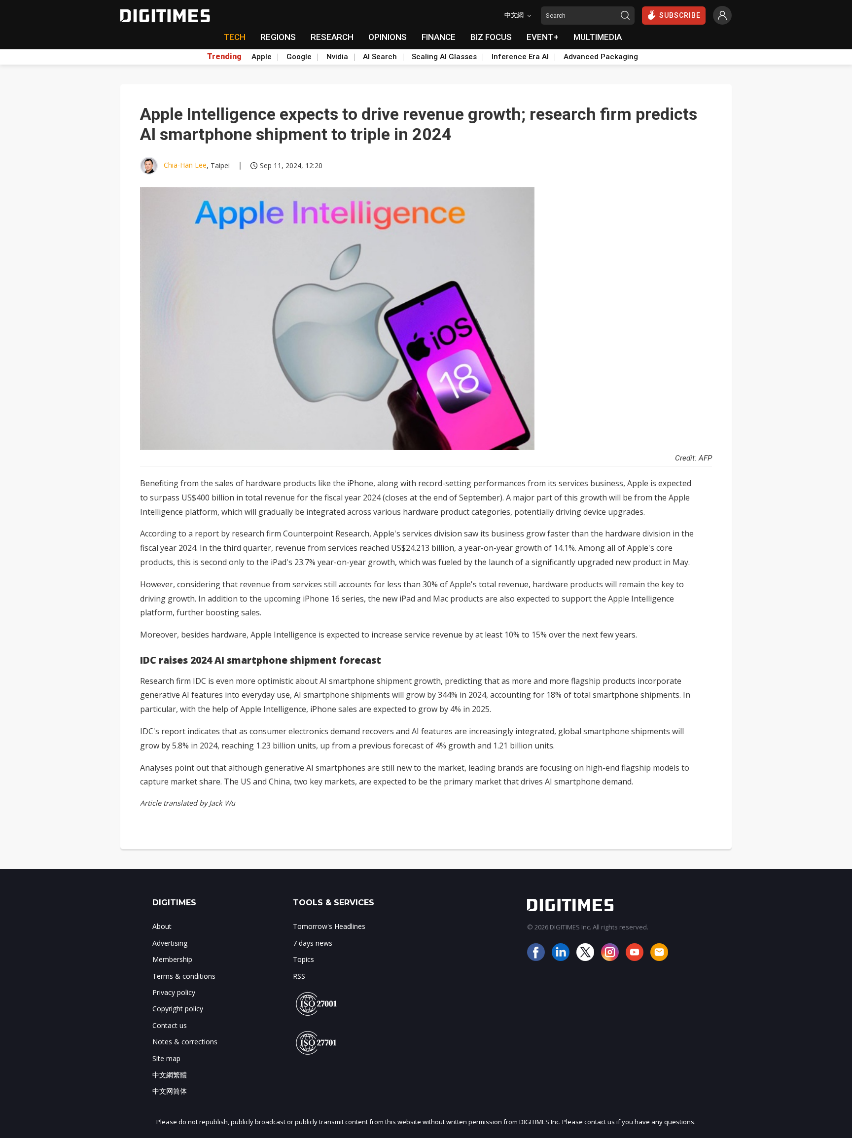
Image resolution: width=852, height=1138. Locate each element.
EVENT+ (543, 37)
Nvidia (337, 56)
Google (299, 56)
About (162, 926)
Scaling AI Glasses (444, 56)
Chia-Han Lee (185, 165)
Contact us (169, 1025)
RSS (299, 976)
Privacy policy (173, 992)
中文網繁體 (169, 1074)
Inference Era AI (520, 56)
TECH (234, 37)
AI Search (380, 56)
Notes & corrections (184, 1041)
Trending (224, 56)
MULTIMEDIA (597, 37)
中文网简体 (169, 1091)
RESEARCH (332, 37)
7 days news (312, 943)
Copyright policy (177, 1008)
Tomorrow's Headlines (329, 926)
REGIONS (278, 37)
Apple (261, 56)
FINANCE (439, 37)
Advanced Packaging (601, 56)
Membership (172, 959)
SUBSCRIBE (680, 15)
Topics (303, 959)
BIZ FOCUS (491, 37)
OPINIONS (387, 37)
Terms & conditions (183, 976)
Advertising (169, 943)
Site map (166, 1058)
